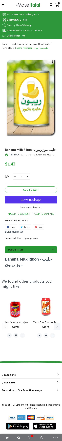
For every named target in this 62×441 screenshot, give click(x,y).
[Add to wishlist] (15, 335)
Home (4, 44)
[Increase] (27, 176)
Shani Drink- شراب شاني (16, 322)
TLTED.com (17, 405)
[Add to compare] (22, 335)
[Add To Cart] (9, 335)
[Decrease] (15, 176)
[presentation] (5, 326)
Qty (7, 176)
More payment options (31, 207)
